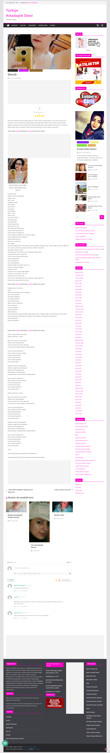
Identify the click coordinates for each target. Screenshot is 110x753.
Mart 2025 (78, 320)
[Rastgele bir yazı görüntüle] (102, 25)
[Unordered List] (27, 574)
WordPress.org (79, 493)
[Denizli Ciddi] (62, 503)
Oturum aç (78, 484)
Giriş (70, 562)
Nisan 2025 (78, 317)
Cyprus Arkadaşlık (93, 187)
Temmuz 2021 (79, 391)
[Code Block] (32, 574)
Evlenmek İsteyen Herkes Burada (95, 207)
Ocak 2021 (78, 408)
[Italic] (17, 574)
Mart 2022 (78, 368)
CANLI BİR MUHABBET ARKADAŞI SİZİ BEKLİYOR (20, 491)
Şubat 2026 (78, 289)
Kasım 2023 (78, 357)
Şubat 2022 (78, 371)
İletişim (52, 25)
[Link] (34, 574)
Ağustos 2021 (79, 388)
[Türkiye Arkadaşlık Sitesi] (8, 25)
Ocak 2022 (78, 374)
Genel (77, 454)
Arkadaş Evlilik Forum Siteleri (94, 198)
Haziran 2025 (79, 312)
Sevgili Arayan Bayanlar (82, 466)
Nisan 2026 (78, 283)
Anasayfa (15, 25)
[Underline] (20, 574)
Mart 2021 (78, 402)
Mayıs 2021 (78, 396)
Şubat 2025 (78, 323)
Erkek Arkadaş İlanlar (81, 440)
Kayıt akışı (78, 487)
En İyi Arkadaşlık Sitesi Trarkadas (36, 2)
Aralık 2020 (78, 411)
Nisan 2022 (78, 365)
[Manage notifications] (106, 749)
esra (90, 152)
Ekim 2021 (78, 382)
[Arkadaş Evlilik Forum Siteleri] (81, 199)
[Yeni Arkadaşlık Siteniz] (39, 503)
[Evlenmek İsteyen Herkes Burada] (81, 208)
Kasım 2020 (78, 413)
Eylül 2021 (78, 385)
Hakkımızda (32, 25)
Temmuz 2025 (79, 309)
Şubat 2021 (78, 405)
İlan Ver (23, 25)
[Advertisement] (39, 92)
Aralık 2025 (78, 295)
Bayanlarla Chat (94, 142)
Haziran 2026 (79, 278)
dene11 (8, 720)
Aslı (20, 78)
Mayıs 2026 (78, 281)
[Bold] (15, 574)
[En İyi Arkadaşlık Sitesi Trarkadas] (81, 177)
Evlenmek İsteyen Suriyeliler (83, 452)
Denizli (18, 131)
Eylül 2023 (78, 363)
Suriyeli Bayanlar (80, 469)
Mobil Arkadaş (92, 145)
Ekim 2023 (78, 360)
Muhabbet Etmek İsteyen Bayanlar (85, 460)
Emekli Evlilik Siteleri (87, 149)
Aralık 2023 (78, 354)
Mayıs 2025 (78, 315)
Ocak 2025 (78, 326)
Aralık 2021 (78, 377)
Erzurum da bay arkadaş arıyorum (95, 166)
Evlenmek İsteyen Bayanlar (83, 446)
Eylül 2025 (78, 303)
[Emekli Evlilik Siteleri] (89, 125)
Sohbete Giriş (42, 25)
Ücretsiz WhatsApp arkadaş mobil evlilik (86, 249)
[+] (39, 573)
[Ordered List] (24, 574)
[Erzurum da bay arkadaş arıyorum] (81, 168)
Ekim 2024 (78, 334)
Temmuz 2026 (79, 275)
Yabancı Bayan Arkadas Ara (83, 474)
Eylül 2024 (78, 337)
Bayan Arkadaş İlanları (83, 142)
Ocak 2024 (78, 351)
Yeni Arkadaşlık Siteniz (37, 546)
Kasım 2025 (78, 298)
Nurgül (87, 262)
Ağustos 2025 (79, 306)
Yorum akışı (78, 490)
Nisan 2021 (78, 399)
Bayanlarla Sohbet (82, 145)
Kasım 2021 (78, 380)
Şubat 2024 (78, 348)
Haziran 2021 (79, 394)
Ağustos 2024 (79, 340)
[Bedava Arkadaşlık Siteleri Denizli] (16, 503)
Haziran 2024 (79, 346)
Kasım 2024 (78, 331)
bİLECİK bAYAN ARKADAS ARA (83, 255)
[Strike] (22, 574)
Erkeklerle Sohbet (80, 443)
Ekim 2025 (78, 300)
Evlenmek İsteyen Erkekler (82, 449)
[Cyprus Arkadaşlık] (81, 188)
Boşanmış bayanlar (12, 70)
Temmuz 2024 (79, 343)
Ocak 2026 (78, 292)
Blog (76, 435)
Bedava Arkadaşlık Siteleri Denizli (15, 516)
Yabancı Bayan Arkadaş (82, 471)
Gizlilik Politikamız (11, 724)
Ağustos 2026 (79, 272)
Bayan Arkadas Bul (23, 70)
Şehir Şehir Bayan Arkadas (36, 70)
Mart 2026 (78, 286)
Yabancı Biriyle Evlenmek (62, 490)
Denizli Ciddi (59, 515)
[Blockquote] (29, 574)
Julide (77, 259)
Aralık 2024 (78, 329)
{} (36, 573)
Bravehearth (78, 252)
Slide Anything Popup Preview (15, 738)
